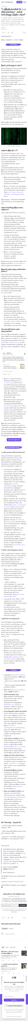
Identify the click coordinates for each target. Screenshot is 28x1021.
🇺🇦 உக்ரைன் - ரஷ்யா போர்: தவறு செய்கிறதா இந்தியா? (9, 952)
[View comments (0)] (8, 32)
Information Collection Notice (16, 910)
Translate (4, 6)
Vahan (24, 84)
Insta (21, 881)
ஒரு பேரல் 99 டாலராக (19, 544)
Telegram (4, 881)
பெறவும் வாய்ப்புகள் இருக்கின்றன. (13, 405)
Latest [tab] (6, 947)
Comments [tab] (4, 928)
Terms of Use (21, 909)
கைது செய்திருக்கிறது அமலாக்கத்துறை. (15, 797)
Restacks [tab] (11, 928)
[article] (14, 956)
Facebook (16, 881)
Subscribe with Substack (15, 1005)
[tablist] (7, 928)
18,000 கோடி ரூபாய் (9, 704)
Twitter (10, 881)
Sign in (25, 2)
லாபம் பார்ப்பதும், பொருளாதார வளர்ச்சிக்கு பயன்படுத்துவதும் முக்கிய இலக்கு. (14, 194)
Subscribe (19, 2)
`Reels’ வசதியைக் (17, 786)
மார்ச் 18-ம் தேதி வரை (19, 263)
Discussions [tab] (12, 947)
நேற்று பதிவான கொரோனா (18, 675)
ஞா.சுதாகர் (3, 27)
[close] (23, 976)
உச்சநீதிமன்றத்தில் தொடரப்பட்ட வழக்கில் (14, 746)
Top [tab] (3, 947)
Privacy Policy (19, 1012)
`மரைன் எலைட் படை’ (13, 763)
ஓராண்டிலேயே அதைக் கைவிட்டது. (10, 342)
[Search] (25, 947)
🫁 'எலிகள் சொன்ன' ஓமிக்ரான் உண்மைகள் (9, 965)
